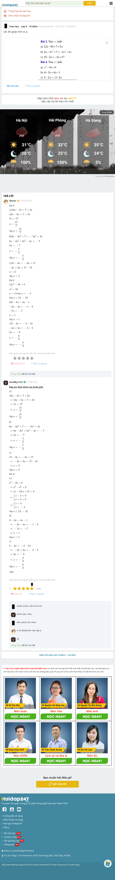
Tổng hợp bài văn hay (19, 11)
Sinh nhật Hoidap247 (19, 15)
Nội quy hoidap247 (13, 823)
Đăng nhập (16, 373)
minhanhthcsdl (46, 26)
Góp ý (6, 827)
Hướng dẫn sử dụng (13, 815)
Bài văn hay (12, 833)
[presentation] (13, 206)
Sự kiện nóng (12, 836)
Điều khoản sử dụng (13, 819)
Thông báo (11, 844)
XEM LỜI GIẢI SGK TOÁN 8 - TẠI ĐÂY (57, 655)
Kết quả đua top (13, 840)
